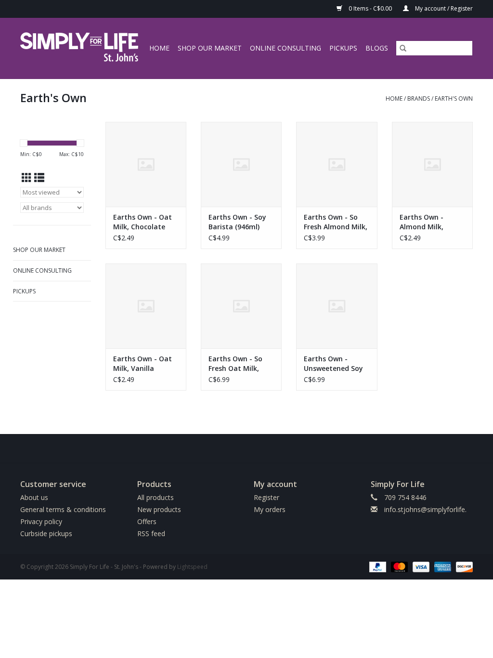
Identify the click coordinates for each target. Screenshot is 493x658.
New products (159, 509)
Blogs (376, 48)
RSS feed (151, 533)
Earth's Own (454, 98)
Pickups (343, 48)
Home (159, 48)
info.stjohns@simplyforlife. (425, 509)
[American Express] (442, 566)
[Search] (403, 48)
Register (266, 497)
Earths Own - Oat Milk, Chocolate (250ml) (142, 222)
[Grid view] (27, 177)
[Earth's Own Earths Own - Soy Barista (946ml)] (241, 164)
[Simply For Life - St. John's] (80, 48)
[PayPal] (377, 566)
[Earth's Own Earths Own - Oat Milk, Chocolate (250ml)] (145, 164)
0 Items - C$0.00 (370, 8)
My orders (269, 509)
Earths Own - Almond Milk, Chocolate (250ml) (430, 222)
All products (155, 497)
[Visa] (420, 566)
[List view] (39, 177)
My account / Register (443, 8)
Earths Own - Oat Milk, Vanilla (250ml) (142, 363)
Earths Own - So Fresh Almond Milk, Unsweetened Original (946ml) (335, 222)
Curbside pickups (46, 533)
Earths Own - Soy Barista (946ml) (237, 221)
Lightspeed (192, 567)
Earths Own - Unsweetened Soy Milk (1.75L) (333, 363)
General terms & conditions (63, 509)
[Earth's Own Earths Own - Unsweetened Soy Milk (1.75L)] (336, 305)
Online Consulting (285, 48)
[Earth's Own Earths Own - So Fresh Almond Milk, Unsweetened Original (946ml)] (336, 164)
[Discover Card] (463, 566)
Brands (418, 98)
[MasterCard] (398, 566)
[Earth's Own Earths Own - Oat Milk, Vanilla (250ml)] (145, 305)
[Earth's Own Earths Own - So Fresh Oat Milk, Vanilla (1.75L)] (241, 305)
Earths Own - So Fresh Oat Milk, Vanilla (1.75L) (235, 363)
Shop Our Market (210, 48)
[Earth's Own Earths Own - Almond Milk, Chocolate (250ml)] (432, 164)
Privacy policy (41, 521)
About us (34, 497)
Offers (146, 521)
